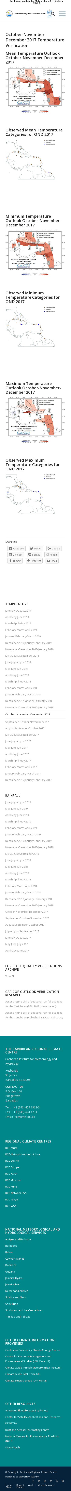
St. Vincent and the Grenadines (24, 1310)
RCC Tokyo (11, 1199)
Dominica (10, 1265)
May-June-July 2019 (16, 808)
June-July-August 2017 (18, 741)
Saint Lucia (11, 1304)
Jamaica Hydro (13, 1278)
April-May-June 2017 (17, 754)
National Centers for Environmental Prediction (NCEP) (32, 1438)
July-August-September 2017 (22, 734)
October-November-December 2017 (27, 714)
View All (9, 976)
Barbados (11, 1245)
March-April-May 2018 (18, 681)
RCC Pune (11, 1186)
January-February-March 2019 (23, 636)
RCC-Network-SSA (15, 1193)
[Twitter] (39, 1481)
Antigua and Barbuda (18, 1239)
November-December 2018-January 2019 (29, 649)
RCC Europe (12, 1167)
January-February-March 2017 (23, 773)
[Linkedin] (45, 1481)
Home (9, 1484)
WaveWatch (12, 1447)
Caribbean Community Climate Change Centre (32, 1350)
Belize (9, 1252)
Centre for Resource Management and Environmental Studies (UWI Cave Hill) (28, 1359)
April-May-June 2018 (17, 675)
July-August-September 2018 (22, 655)
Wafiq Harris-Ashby (29, 1476)
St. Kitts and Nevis (16, 1297)
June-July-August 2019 (18, 610)
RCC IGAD (11, 1173)
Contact (20, 1486)
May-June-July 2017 (16, 747)
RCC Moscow (13, 1180)
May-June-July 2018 (16, 668)
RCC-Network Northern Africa (22, 1154)
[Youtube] (57, 1481)
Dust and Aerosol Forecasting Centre (27, 1430)
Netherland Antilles (16, 1291)
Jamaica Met (12, 1284)
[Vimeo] (51, 1481)
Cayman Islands (14, 1258)
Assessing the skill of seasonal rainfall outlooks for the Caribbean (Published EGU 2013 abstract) (34, 1015)
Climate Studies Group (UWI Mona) (25, 1380)
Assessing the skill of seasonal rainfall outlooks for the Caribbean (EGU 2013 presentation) (33, 1004)
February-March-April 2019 (21, 630)
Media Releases (46, 1484)
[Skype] (63, 1481)
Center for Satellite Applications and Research (32, 1417)
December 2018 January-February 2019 (28, 643)
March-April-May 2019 (18, 623)
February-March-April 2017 (21, 767)
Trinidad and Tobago (17, 1316)
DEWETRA (11, 1423)
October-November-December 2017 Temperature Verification (35, 40)
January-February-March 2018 (23, 694)
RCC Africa (11, 1148)
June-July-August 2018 (18, 662)
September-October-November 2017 (27, 722)
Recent (20, 1484)
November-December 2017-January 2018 (29, 707)
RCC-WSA (10, 1206)
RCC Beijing (12, 1160)
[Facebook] (33, 1481)
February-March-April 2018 (21, 688)
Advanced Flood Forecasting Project (26, 1410)
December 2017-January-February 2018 (28, 701)
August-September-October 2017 (24, 728)
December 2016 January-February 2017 (28, 780)
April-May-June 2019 (17, 617)
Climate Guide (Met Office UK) (22, 1374)
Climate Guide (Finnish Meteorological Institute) (33, 1367)
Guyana (10, 1271)
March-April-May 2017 (18, 760)
